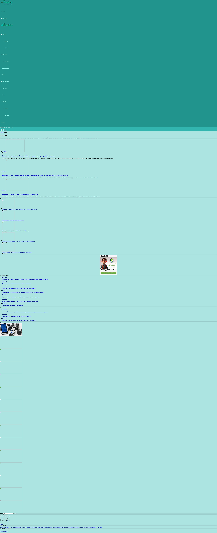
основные (35, 527)
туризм (99, 527)
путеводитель (81, 527)
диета (8, 527)
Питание (4, 88)
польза (54, 527)
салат (92, 527)
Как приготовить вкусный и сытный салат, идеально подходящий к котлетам (28, 156)
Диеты (3, 94)
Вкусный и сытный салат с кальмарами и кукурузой (20, 194)
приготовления (72, 527)
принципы (77, 527)
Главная (6, 41)
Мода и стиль (5, 68)
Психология (7, 61)
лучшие (27, 527)
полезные (50, 527)
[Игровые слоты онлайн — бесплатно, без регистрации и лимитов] (11, 398)
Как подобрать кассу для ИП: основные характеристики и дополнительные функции (19, 209)
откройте (46, 527)
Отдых (3, 74)
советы (94, 527)
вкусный (1, 527)
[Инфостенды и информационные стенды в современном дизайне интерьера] (8, 240)
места (33, 527)
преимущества (61, 527)
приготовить (67, 527)
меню (30, 527)
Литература (7, 115)
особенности (41, 527)
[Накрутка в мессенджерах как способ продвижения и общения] (8, 229)
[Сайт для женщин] (6, 4)
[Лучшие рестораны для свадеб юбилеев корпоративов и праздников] (8, 251)
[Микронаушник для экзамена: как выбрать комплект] (8, 219)
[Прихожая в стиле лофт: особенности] (11, 411)
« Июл (1, 524)
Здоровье (4, 54)
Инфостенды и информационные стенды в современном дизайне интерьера (18, 241)
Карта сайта (7, 47)
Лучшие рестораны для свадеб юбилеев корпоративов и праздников (16, 252)
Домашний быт (6, 81)
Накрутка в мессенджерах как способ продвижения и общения (15, 230)
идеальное (23, 527)
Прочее (4, 101)
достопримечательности (16, 527)
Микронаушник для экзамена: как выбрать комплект (13, 220)
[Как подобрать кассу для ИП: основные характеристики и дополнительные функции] (8, 208)
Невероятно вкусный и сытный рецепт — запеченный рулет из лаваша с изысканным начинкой (35, 175)
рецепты (89, 527)
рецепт (85, 527)
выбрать (5, 527)
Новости (6, 108)
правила (56, 527)
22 (7, 520)
